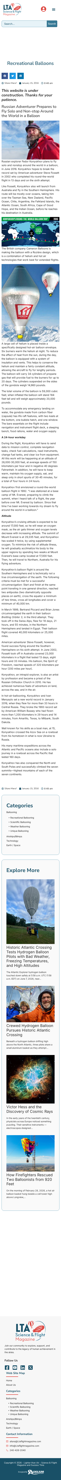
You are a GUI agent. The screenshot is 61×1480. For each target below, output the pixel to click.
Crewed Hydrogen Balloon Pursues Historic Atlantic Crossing (29, 1030)
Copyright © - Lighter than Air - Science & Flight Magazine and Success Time (30, 1464)
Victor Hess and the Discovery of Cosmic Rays (29, 1109)
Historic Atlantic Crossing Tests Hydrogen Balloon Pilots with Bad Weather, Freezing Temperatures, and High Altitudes (29, 956)
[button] (53, 9)
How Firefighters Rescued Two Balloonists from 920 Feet (29, 1179)
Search (52, 24)
